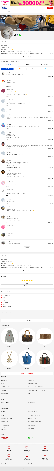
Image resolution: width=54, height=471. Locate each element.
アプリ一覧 (30, 463)
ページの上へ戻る (27, 321)
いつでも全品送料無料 (26, 451)
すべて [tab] (7, 68)
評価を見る (27, 286)
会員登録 (50, 8)
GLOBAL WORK (6, 295)
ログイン (44, 8)
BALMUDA (5, 302)
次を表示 (27, 247)
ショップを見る (27, 56)
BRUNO (5, 308)
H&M (4, 297)
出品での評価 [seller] (27, 65)
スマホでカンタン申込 (8, 459)
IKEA (4, 304)
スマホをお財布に (27, 459)
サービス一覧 (3, 463)
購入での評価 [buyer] (44, 65)
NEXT (4, 299)
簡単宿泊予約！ (45, 451)
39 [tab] (20, 68)
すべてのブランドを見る (27, 373)
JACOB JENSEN (7, 306)
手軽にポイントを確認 (45, 459)
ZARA (4, 301)
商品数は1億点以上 (9, 451)
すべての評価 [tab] (9, 65)
